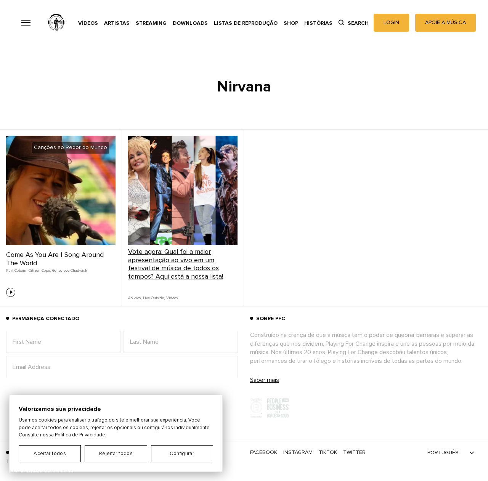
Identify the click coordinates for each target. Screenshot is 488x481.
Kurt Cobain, (16, 271)
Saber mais (264, 380)
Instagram (298, 452)
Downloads (190, 23)
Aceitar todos (50, 453)
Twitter (354, 452)
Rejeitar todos (116, 453)
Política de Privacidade (80, 435)
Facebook (263, 452)
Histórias (318, 23)
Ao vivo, (134, 298)
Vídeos (88, 23)
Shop (291, 23)
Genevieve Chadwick (69, 271)
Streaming (151, 23)
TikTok (328, 452)
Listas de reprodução (246, 23)
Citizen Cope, (40, 271)
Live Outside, (154, 298)
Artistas (117, 23)
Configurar (182, 453)
